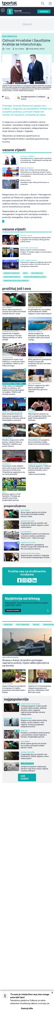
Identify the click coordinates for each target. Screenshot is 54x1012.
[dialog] (27, 1001)
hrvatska (8, 624)
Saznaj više (27, 1008)
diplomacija (37, 273)
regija (36, 624)
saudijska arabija (12, 277)
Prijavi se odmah (12, 610)
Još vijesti (24, 777)
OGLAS (27, 24)
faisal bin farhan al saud (35, 277)
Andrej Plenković (11, 273)
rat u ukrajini (22, 624)
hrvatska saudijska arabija (16, 281)
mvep (25, 273)
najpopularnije (16, 699)
